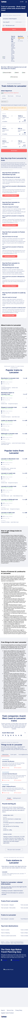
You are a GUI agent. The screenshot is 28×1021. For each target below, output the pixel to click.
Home (2, 941)
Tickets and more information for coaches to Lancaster (13, 893)
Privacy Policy (18, 1010)
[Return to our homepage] (3, 2)
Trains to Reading (5, 932)
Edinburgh (18, 96)
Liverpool (4, 98)
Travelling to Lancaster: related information (12, 890)
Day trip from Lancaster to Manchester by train (10, 173)
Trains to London (5, 930)
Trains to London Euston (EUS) (8, 935)
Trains (7, 941)
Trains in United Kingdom (16, 941)
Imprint (3, 1010)
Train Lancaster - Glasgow (7, 905)
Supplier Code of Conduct (7, 1013)
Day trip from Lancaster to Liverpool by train (10, 203)
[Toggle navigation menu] (26, 2)
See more (4, 101)
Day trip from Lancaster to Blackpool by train (10, 264)
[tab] (5, 754)
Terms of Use (10, 1010)
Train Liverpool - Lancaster (7, 919)
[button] (8, 22)
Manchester (11, 96)
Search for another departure (11, 92)
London (4, 96)
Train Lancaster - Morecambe (8, 908)
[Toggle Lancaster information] (25, 873)
